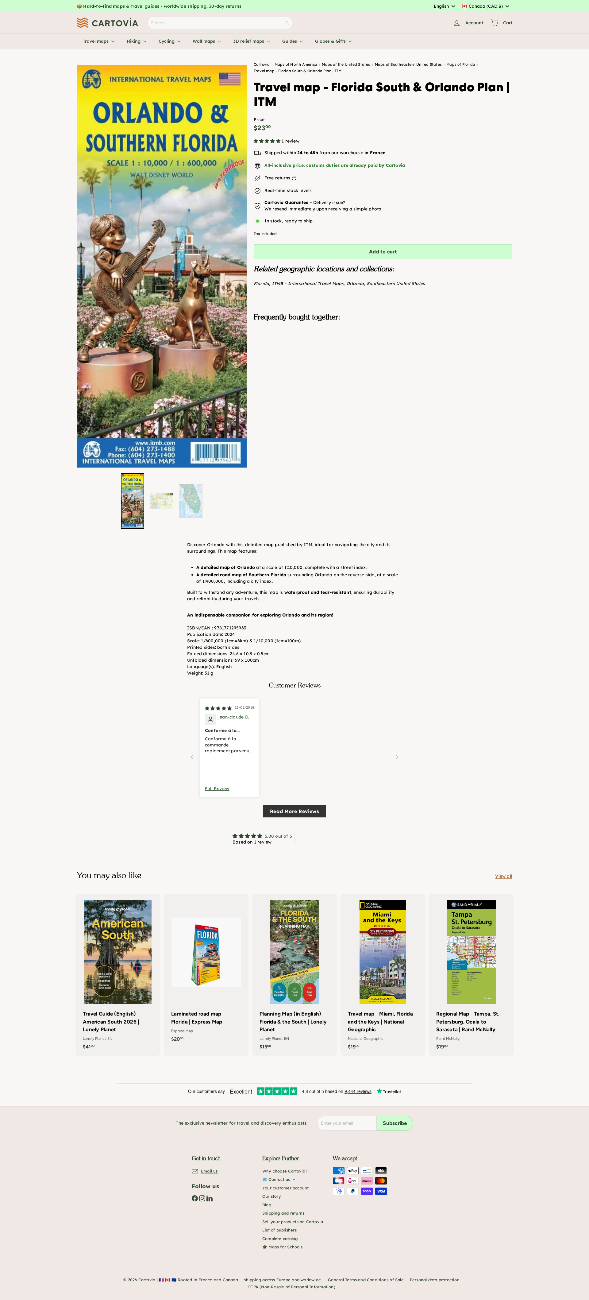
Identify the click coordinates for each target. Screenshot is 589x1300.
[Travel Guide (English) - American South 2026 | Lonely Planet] (118, 975)
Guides (290, 41)
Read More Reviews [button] (294, 811)
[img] (218, 708)
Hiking (134, 41)
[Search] (287, 23)
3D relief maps (249, 41)
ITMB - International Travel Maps (308, 284)
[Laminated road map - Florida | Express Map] (206, 971)
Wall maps (204, 41)
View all (503, 876)
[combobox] (444, 6)
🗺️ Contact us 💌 (279, 1179)
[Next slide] (397, 757)
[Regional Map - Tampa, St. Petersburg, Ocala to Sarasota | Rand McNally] (471, 975)
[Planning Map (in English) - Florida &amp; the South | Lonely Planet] (294, 975)
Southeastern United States (396, 284)
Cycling (167, 41)
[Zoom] (162, 266)
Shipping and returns (283, 1213)
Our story (271, 1196)
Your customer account (285, 1187)
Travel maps (96, 41)
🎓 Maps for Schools (282, 1246)
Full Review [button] (217, 788)
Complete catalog (280, 1238)
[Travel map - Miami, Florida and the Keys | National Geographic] (383, 975)
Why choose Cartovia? (284, 1171)
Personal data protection (435, 1279)
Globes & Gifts (331, 41)
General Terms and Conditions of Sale (366, 1279)
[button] (268, 141)
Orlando (355, 284)
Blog (266, 1204)
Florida (261, 284)
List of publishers (279, 1230)
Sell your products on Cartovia (292, 1221)
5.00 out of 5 (278, 836)
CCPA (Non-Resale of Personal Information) (291, 1286)
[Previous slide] (192, 757)
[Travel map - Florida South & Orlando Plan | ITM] (383, 357)
